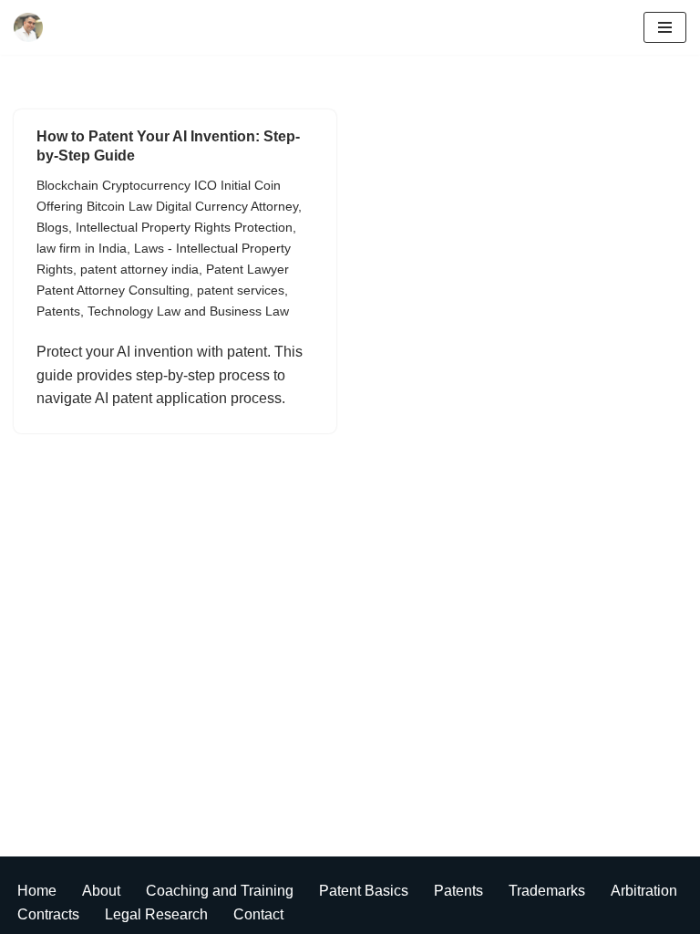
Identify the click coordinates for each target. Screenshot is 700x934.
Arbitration (644, 890)
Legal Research (156, 914)
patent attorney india (139, 269)
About (101, 890)
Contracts (48, 914)
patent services (240, 290)
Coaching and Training (219, 890)
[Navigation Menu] (664, 27)
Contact (258, 914)
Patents (58, 311)
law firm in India (81, 248)
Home (37, 890)
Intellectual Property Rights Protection (184, 227)
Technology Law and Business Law (188, 311)
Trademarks (547, 890)
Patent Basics (363, 890)
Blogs (52, 227)
